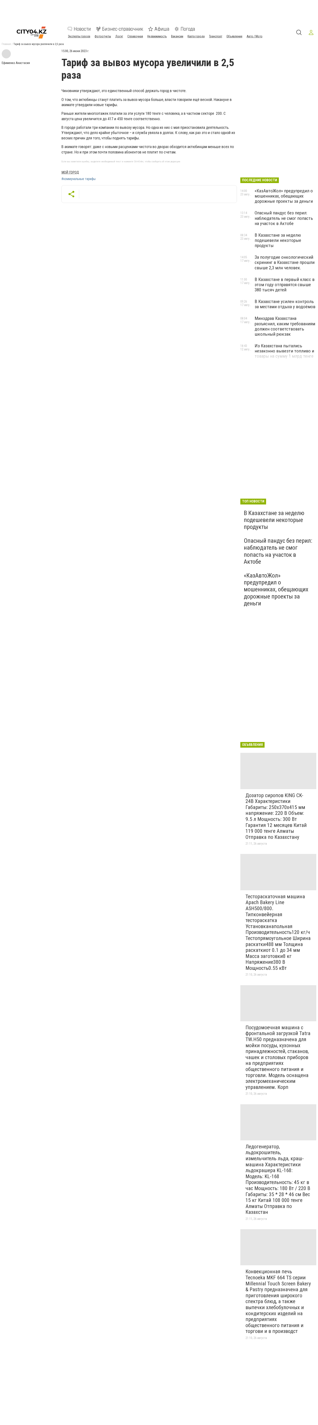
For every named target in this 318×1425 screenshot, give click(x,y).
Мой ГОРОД (70, 172)
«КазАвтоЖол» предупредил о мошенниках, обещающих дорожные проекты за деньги (284, 196)
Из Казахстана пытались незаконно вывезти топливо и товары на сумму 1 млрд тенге (284, 351)
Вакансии (177, 36)
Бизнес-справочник (122, 29)
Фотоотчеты (103, 36)
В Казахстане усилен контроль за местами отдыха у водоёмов (285, 304)
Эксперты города (79, 36)
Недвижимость (157, 36)
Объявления (234, 36)
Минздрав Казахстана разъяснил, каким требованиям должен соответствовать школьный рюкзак (285, 326)
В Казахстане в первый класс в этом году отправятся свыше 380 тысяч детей (285, 284)
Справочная (135, 36)
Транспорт (215, 36)
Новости (82, 29)
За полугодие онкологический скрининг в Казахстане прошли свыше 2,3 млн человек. (285, 262)
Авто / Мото (254, 36)
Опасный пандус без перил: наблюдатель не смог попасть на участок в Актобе (284, 218)
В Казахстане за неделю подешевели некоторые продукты (278, 240)
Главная (6, 44)
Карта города (196, 36)
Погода (188, 29)
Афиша (161, 29)
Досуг (119, 36)
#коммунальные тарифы (78, 179)
